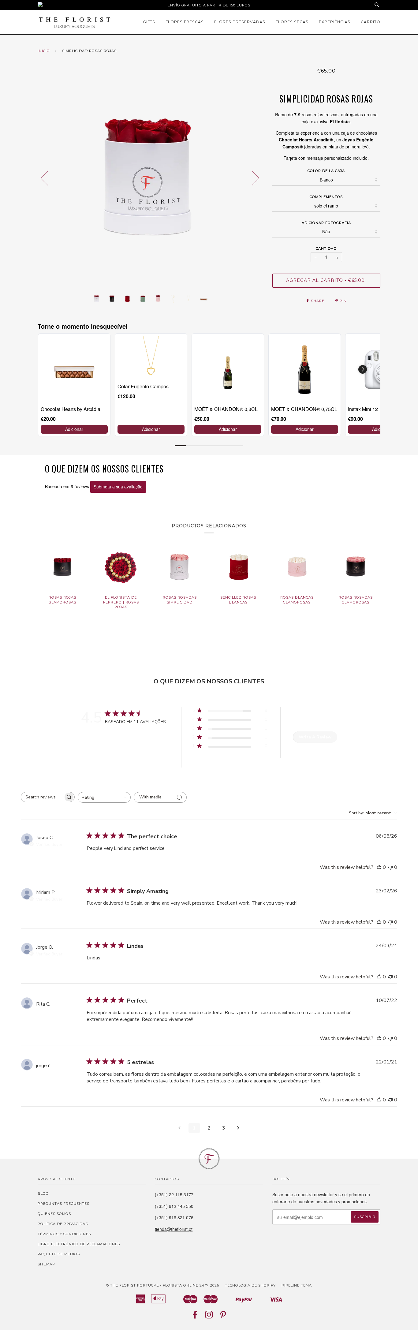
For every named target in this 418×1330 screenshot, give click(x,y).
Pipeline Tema (297, 1285)
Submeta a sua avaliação (118, 487)
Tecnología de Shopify (250, 1285)
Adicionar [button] (74, 429)
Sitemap (46, 1264)
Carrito (370, 22)
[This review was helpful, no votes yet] (379, 867)
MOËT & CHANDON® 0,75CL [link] (304, 409)
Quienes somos (54, 1214)
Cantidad (326, 248)
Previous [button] (48, 178)
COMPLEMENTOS (326, 197)
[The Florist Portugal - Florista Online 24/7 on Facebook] (195, 1316)
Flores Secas (292, 22)
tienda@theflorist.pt (173, 1229)
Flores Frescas (185, 22)
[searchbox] (42, 797)
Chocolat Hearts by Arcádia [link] (70, 409)
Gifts (149, 22)
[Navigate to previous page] (179, 1128)
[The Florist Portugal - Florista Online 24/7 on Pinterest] (223, 1316)
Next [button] (252, 178)
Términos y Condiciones (64, 1234)
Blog (43, 1193)
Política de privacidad (63, 1224)
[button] (362, 369)
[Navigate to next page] (238, 1128)
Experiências (334, 22)
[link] (74, 369)
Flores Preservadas (239, 22)
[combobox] (104, 797)
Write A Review (315, 737)
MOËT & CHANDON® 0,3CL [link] (226, 409)
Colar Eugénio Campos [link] (143, 386)
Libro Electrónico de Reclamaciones (79, 1244)
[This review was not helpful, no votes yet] (390, 867)
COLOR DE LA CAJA (326, 171)
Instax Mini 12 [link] (363, 409)
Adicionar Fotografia (326, 223)
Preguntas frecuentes (63, 1203)
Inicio (44, 51)
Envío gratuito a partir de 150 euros (209, 5)
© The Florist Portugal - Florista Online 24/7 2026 (162, 1285)
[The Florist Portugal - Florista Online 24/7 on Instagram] (209, 1316)
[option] (150, 178)
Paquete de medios (59, 1254)
